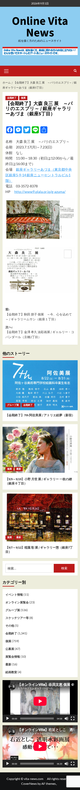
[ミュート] (66, 718)
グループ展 (13, 405)
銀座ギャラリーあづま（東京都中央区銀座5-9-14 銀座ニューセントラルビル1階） (38, 175)
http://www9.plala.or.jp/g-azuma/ (40, 192)
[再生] (8, 718)
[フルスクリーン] (73, 718)
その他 (9, 625)
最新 (18, 469)
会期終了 (12, 98)
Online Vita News (40, 27)
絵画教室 (11, 672)
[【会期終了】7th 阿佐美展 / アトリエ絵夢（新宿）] (40, 385)
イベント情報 (14, 594)
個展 (23, 98)
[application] (40, 701)
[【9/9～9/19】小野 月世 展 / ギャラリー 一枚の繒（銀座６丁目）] (40, 449)
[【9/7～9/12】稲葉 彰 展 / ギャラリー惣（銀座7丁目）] (40, 518)
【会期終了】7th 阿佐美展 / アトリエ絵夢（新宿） (40, 415)
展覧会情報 (12, 656)
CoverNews (29, 783)
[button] (6, 70)
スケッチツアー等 (17, 617)
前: (38, 314)
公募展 (9, 648)
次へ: (39, 332)
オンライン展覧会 (17, 602)
